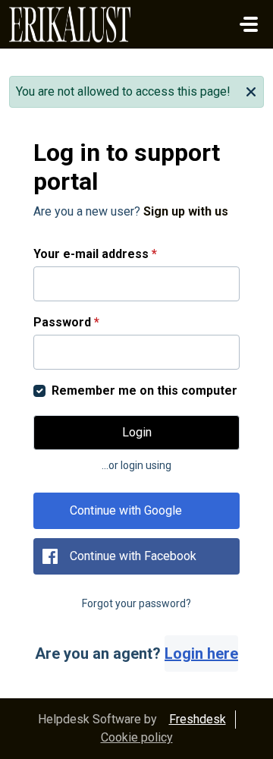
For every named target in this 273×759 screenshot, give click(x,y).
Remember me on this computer (144, 390)
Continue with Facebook (133, 556)
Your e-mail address (95, 254)
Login (137, 432)
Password (66, 322)
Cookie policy (137, 737)
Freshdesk (197, 719)
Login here (201, 653)
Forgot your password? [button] (136, 603)
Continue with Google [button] (126, 510)
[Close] (251, 90)
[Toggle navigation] (249, 24)
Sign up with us (185, 211)
